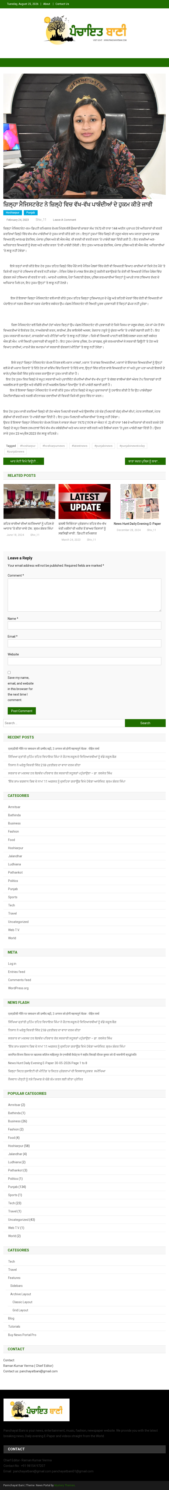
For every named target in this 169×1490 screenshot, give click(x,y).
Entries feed (16, 972)
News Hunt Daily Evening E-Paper (137, 523)
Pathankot (15, 872)
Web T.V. (14, 930)
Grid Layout (20, 1310)
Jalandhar (15, 856)
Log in (12, 963)
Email (13, 636)
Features (14, 1278)
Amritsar (14, 807)
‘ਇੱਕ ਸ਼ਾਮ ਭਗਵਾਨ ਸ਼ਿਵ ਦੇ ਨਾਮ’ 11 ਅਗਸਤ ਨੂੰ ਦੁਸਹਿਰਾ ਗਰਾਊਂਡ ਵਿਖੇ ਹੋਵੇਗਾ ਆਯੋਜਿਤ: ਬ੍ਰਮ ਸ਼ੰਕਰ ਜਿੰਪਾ (66, 781)
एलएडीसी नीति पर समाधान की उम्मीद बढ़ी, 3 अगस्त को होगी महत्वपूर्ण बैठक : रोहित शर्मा (53, 748)
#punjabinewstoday (132, 445)
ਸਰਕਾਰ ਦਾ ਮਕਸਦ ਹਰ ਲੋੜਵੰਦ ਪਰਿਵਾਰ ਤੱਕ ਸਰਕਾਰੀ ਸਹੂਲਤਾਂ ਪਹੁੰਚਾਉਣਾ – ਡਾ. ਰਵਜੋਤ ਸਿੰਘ (60, 773)
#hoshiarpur (27, 445)
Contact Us (62, 4)
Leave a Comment (64, 219)
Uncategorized (18, 922)
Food (11, 840)
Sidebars (16, 1286)
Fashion (13, 831)
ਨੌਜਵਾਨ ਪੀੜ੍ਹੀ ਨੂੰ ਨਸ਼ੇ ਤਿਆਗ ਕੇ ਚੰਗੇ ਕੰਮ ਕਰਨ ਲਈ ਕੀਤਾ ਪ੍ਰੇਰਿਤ (45, 1079)
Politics (13, 881)
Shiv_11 (41, 219)
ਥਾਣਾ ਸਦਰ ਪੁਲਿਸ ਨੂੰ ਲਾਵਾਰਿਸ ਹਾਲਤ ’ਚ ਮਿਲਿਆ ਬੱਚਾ (147, 461)
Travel (12, 913)
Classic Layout (22, 1302)
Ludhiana (14, 864)
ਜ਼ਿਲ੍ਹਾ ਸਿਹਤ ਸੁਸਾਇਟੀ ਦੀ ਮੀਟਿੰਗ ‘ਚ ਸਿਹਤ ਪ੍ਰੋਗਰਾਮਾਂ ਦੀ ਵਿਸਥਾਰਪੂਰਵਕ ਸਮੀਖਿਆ (56, 1071)
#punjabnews (15, 451)
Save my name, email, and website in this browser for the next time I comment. (21, 689)
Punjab (30, 212)
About (46, 4)
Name (13, 618)
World (12, 938)
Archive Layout (20, 1294)
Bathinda (14, 815)
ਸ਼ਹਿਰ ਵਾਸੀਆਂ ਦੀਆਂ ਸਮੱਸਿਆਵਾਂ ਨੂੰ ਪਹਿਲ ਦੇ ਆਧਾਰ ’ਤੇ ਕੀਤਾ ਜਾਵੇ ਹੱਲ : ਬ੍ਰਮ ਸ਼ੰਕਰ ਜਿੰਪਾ (29, 526)
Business (14, 823)
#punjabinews (103, 445)
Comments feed (19, 980)
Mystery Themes (64, 1485)
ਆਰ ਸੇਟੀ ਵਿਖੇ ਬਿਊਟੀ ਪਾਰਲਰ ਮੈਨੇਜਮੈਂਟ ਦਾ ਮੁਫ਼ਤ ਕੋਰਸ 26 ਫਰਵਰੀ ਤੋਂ (27, 461)
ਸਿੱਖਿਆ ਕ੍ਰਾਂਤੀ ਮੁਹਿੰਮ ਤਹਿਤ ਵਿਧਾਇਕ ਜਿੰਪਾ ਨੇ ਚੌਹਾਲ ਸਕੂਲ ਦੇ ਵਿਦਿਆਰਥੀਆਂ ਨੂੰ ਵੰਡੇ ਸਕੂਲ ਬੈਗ (62, 757)
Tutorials (14, 1326)
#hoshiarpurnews (53, 445)
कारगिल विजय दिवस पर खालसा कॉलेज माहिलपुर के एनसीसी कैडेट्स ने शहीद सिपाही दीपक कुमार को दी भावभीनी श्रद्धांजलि (72, 1054)
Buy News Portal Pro (22, 1335)
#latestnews (79, 445)
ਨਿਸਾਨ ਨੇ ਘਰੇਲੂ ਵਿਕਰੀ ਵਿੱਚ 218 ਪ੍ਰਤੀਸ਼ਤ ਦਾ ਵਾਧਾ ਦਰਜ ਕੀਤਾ (44, 765)
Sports (12, 897)
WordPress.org (18, 988)
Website (13, 654)
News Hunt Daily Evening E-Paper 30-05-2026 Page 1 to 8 (47, 1063)
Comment (16, 575)
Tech (11, 905)
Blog (11, 1318)
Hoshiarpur (12, 212)
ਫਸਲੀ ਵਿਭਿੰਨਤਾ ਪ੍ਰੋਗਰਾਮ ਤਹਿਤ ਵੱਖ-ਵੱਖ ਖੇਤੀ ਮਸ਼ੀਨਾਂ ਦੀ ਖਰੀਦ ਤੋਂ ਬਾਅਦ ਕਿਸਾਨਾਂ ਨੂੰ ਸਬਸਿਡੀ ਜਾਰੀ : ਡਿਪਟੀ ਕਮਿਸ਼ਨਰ (82, 528)
